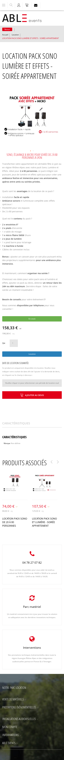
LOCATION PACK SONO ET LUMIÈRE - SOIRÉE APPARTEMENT (44, 522)
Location (15, 34)
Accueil (5, 34)
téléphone (38, 305)
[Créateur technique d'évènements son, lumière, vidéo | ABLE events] (22, 18)
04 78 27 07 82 (32, 563)
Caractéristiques (16, 423)
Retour (7, 29)
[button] (30, 151)
